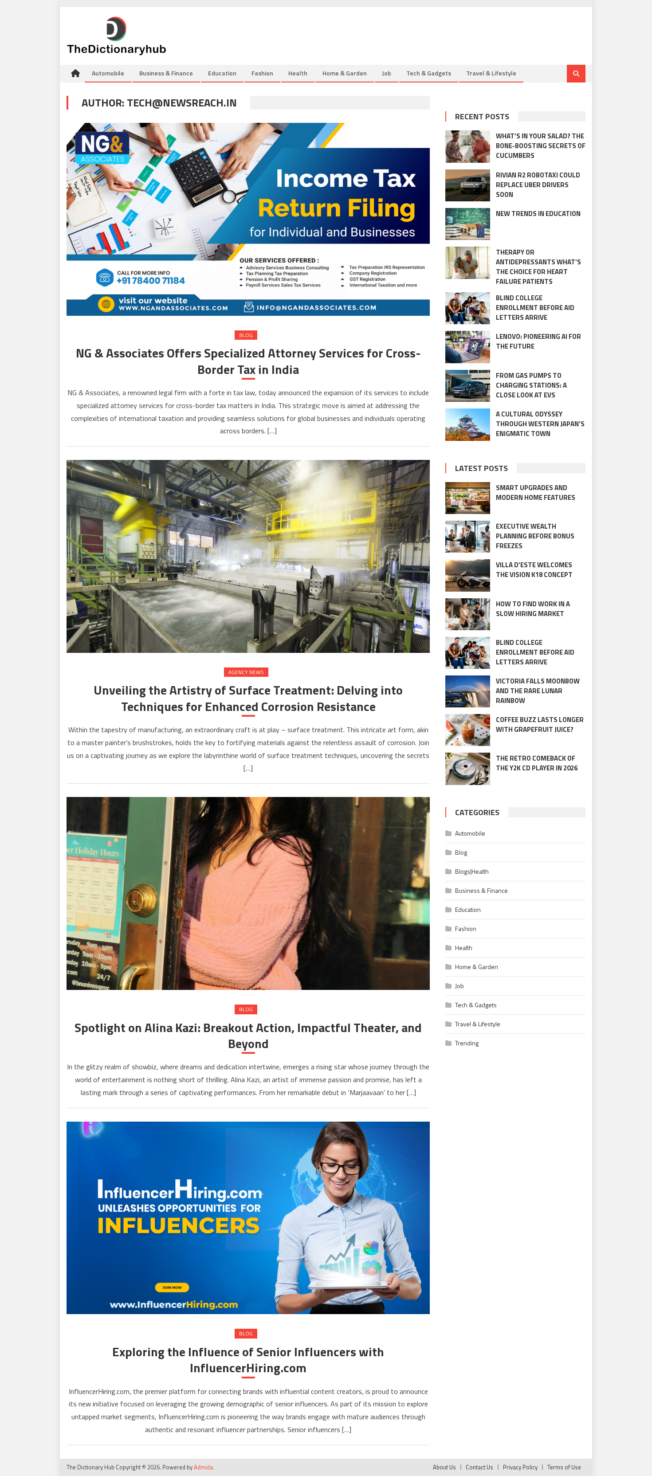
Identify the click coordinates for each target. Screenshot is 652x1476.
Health (297, 73)
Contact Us (479, 1467)
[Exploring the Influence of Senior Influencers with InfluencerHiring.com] (248, 1218)
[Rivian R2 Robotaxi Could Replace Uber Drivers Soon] (467, 185)
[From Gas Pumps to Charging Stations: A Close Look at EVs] (467, 386)
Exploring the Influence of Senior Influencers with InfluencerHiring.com (248, 1360)
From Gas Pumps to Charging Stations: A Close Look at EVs (531, 385)
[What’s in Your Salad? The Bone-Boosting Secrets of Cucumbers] (467, 146)
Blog (246, 335)
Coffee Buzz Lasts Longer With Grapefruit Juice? (540, 724)
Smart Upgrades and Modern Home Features (535, 492)
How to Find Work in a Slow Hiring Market (533, 609)
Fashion (262, 73)
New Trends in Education (538, 213)
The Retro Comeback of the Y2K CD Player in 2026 (536, 763)
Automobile (108, 73)
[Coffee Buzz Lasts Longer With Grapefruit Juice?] (467, 730)
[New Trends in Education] (467, 224)
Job (386, 73)
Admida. (204, 1467)
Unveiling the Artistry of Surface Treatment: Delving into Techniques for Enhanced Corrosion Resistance (248, 698)
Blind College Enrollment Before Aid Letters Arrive (535, 307)
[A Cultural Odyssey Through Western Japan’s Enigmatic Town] (467, 424)
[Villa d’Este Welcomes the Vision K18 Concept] (467, 575)
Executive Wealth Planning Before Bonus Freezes (535, 536)
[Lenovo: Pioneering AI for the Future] (467, 347)
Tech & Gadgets (428, 73)
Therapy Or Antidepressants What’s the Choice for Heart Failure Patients (538, 267)
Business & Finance (166, 73)
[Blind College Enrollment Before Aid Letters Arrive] (467, 308)
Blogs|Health (472, 871)
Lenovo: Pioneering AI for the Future (538, 341)
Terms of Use (564, 1467)
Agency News (246, 672)
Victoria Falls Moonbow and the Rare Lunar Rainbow (538, 691)
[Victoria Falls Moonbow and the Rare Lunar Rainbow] (467, 691)
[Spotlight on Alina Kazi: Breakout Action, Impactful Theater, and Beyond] (248, 893)
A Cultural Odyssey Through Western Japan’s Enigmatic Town (540, 424)
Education (222, 73)
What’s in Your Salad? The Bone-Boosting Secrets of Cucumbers (540, 146)
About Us (444, 1467)
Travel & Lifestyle (491, 73)
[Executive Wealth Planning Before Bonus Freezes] (467, 537)
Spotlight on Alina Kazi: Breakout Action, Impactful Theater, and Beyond (248, 1036)
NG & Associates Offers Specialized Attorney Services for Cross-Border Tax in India (248, 361)
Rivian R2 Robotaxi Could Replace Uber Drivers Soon (538, 185)
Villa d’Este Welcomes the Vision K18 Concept (534, 570)
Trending (467, 1043)
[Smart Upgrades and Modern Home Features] (467, 498)
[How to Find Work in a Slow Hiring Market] (467, 614)
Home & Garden (344, 73)
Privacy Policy (520, 1467)
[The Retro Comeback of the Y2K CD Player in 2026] (467, 769)
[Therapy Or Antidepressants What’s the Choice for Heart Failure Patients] (467, 263)
